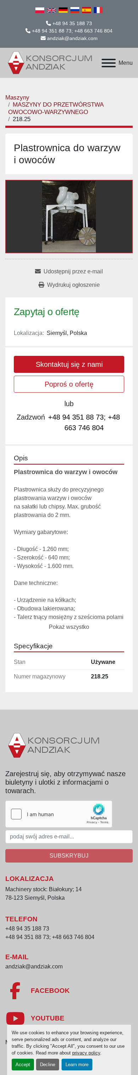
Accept (23, 1064)
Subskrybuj (69, 856)
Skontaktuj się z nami (69, 364)
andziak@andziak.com (72, 38)
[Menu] (109, 63)
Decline (47, 1064)
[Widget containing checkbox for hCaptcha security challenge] (58, 814)
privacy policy (86, 1053)
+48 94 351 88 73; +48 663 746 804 (72, 31)
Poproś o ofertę (69, 384)
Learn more (76, 1064)
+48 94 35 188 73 (72, 23)
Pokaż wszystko (69, 627)
